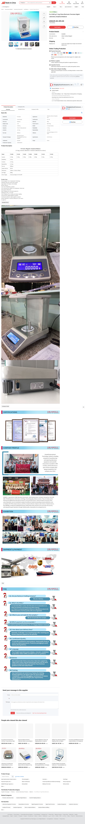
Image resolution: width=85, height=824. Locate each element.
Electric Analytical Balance (30, 807)
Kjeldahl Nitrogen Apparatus (7, 784)
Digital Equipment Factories (37, 804)
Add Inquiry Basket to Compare (24, 48)
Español (15, 815)
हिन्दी (60, 815)
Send (13, 713)
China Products (16, 814)
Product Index (65, 814)
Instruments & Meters (9, 9)
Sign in (82, 3)
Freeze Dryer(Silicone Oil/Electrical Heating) (51, 781)
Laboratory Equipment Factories (9, 804)
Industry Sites (51, 814)
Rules (83, 6)
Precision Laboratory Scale (7, 797)
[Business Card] (81, 112)
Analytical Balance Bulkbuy (43, 807)
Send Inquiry (57, 27)
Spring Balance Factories (24, 804)
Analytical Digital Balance (34, 9)
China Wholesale (37, 814)
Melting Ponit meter (46, 784)
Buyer (54, 6)
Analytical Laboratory (73, 804)
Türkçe (68, 815)
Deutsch (40, 815)
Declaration (56, 818)
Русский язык (30, 815)
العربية (49, 815)
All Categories (6, 6)
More (2, 809)
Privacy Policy (62, 818)
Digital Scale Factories (50, 804)
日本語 (57, 815)
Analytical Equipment (61, 804)
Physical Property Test (5, 781)
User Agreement (50, 818)
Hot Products (10, 814)
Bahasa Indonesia (79, 815)
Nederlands (45, 815)
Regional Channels (58, 814)
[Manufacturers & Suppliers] (8, 2)
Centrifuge (65, 779)
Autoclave (44, 779)
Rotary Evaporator (67, 781)
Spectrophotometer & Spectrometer (8, 779)
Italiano (36, 815)
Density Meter (25, 784)
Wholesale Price (44, 814)
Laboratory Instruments (18, 9)
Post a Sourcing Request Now (39, 713)
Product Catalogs (20, 776)
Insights (76, 814)
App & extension (68, 6)
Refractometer (66, 784)
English (11, 815)
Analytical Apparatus (17, 807)
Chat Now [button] (76, 27)
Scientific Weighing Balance (35, 797)
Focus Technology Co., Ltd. (34, 818)
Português (20, 815)
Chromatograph (25, 779)
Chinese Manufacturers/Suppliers (27, 814)
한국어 (53, 815)
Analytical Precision (6, 807)
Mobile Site (71, 814)
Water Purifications (26, 781)
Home (2, 9)
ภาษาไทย (64, 815)
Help (61, 6)
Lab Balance (26, 9)
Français (25, 815)
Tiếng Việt (73, 815)
